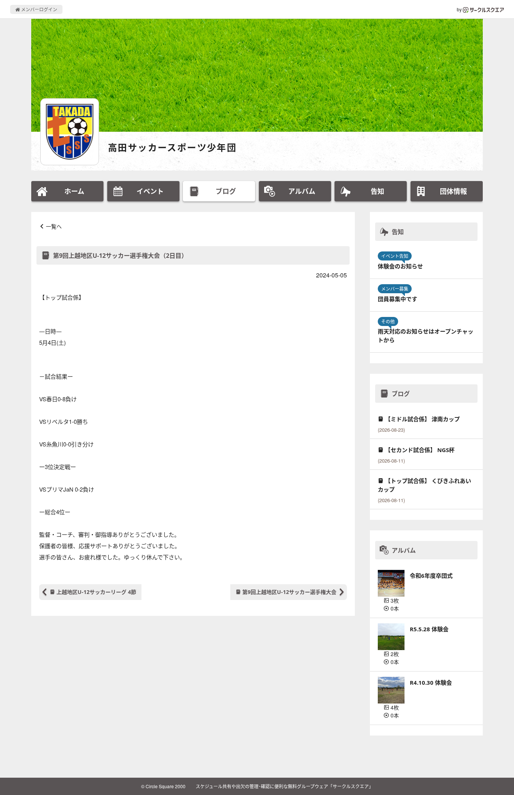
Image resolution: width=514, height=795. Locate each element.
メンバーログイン (38, 9)
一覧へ (54, 226)
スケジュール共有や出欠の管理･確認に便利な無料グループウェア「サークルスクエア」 (284, 786)
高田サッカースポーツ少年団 (172, 147)
